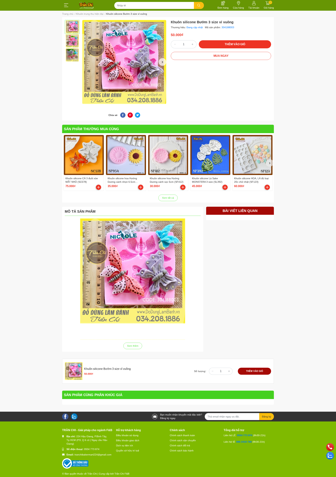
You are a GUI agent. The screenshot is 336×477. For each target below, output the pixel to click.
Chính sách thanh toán (182, 435)
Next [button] (162, 62)
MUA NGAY (221, 55)
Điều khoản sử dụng (127, 435)
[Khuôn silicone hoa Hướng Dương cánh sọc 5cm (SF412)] (168, 155)
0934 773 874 (91, 449)
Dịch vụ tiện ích (124, 445)
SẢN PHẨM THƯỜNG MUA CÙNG (91, 129)
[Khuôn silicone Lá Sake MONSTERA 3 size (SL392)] (210, 155)
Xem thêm (132, 345)
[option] (72, 27)
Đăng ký (266, 416)
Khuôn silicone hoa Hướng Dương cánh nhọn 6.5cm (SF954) (122, 182)
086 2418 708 (244, 441)
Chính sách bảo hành (182, 450)
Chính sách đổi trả (180, 445)
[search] (199, 5)
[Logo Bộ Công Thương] (75, 463)
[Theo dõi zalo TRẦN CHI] (74, 416)
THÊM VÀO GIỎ (235, 44)
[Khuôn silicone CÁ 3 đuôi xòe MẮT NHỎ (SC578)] (84, 155)
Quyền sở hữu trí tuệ (127, 450)
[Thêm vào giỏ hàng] (98, 187)
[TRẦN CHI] (86, 5)
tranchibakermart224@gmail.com (93, 454)
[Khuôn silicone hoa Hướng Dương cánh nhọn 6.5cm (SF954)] (126, 155)
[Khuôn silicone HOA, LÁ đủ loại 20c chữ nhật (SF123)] (252, 155)
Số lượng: (200, 371)
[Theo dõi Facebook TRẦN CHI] (65, 416)
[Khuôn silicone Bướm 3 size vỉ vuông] (124, 62)
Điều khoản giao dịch (127, 440)
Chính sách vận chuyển (183, 440)
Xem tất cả (168, 197)
